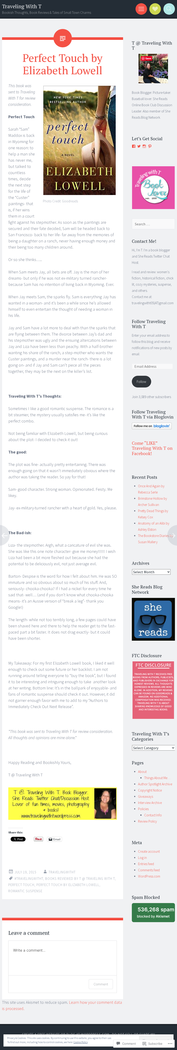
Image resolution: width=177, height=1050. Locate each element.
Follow (141, 381)
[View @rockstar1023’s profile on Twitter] (139, 146)
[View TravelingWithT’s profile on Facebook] (134, 146)
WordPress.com (149, 876)
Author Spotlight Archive (155, 784)
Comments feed (149, 870)
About (142, 771)
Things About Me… (157, 778)
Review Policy (147, 821)
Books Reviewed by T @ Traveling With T (80, 878)
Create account (149, 851)
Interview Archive (150, 802)
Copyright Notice (150, 790)
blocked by (156, 914)
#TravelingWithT (29, 878)
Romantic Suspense (25, 891)
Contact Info (153, 815)
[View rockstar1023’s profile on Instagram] (144, 146)
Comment (101, 984)
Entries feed (146, 864)
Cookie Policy (81, 1042)
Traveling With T (21, 6)
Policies (143, 809)
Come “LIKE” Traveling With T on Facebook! (152, 448)
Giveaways (145, 796)
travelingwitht (62, 872)
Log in (142, 857)
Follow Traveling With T (149, 324)
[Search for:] (153, 224)
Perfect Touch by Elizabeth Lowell (67, 885)
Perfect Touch (21, 885)
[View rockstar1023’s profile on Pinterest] (150, 146)
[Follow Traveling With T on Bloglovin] (152, 428)
